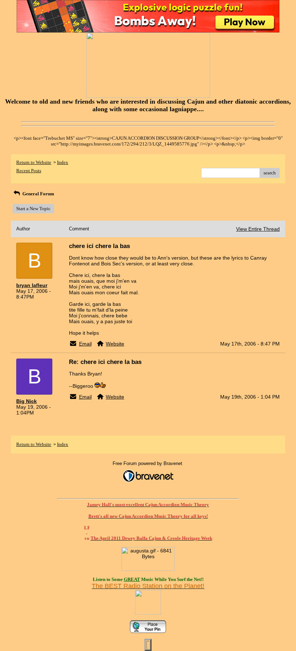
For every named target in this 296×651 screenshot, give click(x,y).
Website (115, 344)
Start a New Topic (33, 208)
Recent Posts (28, 170)
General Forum (37, 193)
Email (85, 344)
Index (62, 162)
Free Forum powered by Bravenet (148, 463)
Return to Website (33, 162)
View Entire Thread (258, 229)
